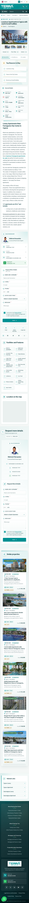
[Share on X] (13, 335)
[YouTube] (18, 887)
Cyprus (4, 26)
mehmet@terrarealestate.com (16, 463)
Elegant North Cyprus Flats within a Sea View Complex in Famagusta (14, 716)
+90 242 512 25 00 (16, 471)
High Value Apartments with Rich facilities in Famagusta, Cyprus (13, 751)
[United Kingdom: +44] (4, 292)
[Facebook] (6, 887)
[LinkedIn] (14, 887)
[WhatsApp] (26, 6)
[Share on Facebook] (7, 335)
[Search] (23, 11)
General (5, 52)
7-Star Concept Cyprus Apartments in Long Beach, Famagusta (12, 579)
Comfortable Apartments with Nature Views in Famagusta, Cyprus (14, 647)
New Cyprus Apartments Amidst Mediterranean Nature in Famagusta (13, 614)
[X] (10, 887)
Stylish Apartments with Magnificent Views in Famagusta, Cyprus (13, 683)
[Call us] (23, 6)
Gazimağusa (11, 26)
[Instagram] (22, 887)
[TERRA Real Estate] (7, 6)
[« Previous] (3, 37)
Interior (23, 52)
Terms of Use (18, 312)
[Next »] (26, 37)
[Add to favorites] (27, 1)
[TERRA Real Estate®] (14, 863)
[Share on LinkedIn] (18, 335)
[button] (3, 42)
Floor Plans (14, 52)
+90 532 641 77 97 (16, 467)
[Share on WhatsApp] (24, 335)
